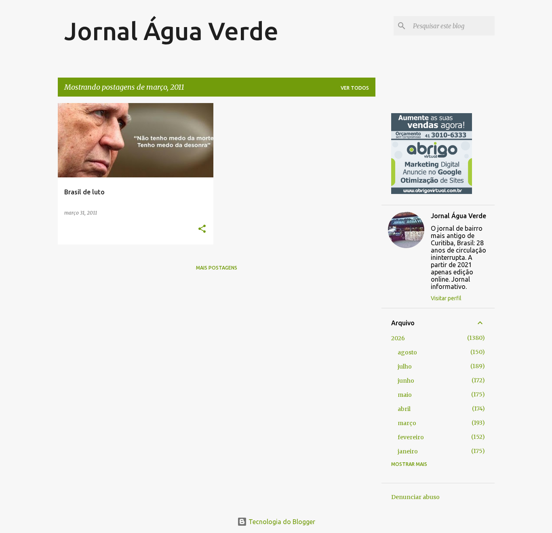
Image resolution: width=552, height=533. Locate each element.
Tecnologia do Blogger (281, 521)
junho (406, 380)
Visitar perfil (446, 298)
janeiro (408, 451)
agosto (407, 352)
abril (404, 409)
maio (405, 394)
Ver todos (355, 88)
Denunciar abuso (415, 497)
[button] (202, 229)
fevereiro (411, 437)
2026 (398, 338)
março (407, 423)
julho (405, 366)
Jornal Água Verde (171, 31)
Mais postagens (216, 267)
